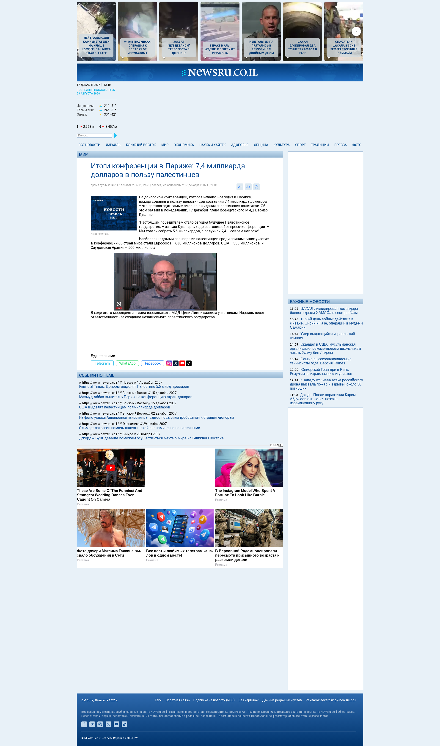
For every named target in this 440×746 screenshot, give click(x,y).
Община (261, 145)
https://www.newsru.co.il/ (100, 382)
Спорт (300, 145)
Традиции (320, 145)
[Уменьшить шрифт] (239, 186)
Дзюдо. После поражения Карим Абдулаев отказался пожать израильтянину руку (323, 399)
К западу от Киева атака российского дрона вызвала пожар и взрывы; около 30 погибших (326, 384)
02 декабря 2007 (163, 413)
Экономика (184, 145)
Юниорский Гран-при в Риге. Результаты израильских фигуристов (321, 372)
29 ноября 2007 (155, 424)
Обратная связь (177, 700)
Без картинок (248, 700)
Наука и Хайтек (212, 145)
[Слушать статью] (261, 186)
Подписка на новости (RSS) (214, 700)
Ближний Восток (141, 145)
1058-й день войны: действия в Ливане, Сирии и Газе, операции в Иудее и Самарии (326, 323)
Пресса (340, 145)
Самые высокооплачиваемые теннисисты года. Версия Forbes (321, 361)
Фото (356, 145)
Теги (158, 700)
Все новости (89, 145)
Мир (164, 145)
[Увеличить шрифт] (248, 186)
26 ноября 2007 (148, 434)
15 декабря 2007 (163, 393)
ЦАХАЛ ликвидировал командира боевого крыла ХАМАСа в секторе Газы (324, 311)
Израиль (113, 145)
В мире (128, 434)
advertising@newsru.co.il (338, 700)
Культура (282, 145)
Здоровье (239, 145)
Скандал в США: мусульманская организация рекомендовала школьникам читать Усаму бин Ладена (325, 348)
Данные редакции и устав (282, 700)
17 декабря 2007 (149, 382)
